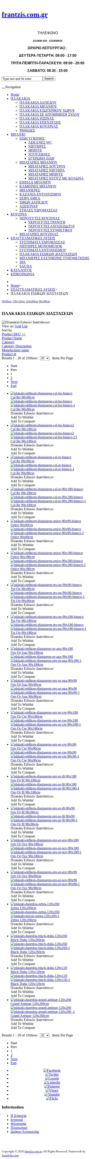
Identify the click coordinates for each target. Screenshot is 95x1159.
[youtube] (52, 1094)
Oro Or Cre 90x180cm (26, 716)
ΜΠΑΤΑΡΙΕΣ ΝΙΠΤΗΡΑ (46, 170)
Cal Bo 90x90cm (22, 397)
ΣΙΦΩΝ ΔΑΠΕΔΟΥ (33, 202)
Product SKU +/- (14, 334)
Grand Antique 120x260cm (30, 1004)
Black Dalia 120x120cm (28, 972)
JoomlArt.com (10, 1155)
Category (8, 342)
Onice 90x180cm (23, 557)
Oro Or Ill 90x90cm (24, 812)
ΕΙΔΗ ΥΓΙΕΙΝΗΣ (32, 138)
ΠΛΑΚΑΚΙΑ (20, 98)
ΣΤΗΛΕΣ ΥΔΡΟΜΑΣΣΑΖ (38, 210)
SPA (22, 262)
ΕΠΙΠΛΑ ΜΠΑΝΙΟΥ (35, 182)
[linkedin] (52, 1082)
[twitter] (52, 1074)
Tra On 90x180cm (23, 621)
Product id (9, 354)
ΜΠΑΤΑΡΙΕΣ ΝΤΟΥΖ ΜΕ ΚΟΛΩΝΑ (56, 178)
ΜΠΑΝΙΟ (18, 134)
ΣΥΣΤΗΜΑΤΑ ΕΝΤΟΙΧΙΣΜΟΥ (42, 250)
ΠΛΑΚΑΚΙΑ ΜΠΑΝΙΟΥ (38, 106)
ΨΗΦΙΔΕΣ (27, 130)
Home (15, 94)
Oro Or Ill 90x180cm (25, 780)
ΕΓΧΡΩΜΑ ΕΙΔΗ (41, 158)
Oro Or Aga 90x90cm (26, 684)
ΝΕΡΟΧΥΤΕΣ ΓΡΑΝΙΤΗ (46, 222)
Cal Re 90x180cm (23, 493)
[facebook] (52, 1070)
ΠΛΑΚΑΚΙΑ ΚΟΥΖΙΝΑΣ (38, 126)
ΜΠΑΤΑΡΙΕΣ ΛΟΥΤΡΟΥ (47, 166)
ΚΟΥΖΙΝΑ (19, 214)
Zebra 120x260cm (23, 908)
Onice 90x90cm (22, 525)
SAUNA (25, 266)
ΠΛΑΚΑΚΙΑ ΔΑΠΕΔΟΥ (38, 102)
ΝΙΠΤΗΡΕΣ (37, 146)
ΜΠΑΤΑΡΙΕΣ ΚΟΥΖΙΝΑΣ (38, 234)
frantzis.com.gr (33, 1151)
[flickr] (52, 1098)
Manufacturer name (15, 350)
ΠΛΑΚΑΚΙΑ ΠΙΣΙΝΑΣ (36, 118)
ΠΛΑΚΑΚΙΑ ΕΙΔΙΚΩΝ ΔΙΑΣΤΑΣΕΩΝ (48, 254)
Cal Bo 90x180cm (23, 429)
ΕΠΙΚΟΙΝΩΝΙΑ (22, 274)
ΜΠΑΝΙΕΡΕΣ (29, 190)
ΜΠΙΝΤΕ (35, 150)
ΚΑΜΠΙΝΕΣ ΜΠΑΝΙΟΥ (38, 186)
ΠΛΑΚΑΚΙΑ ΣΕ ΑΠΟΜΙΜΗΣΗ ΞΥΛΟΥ (49, 114)
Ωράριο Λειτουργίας (25, 1132)
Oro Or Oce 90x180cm (27, 844)
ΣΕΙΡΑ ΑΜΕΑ (29, 198)
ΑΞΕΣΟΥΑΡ (28, 206)
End (13, 386)
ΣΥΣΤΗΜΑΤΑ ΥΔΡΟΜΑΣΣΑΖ (42, 242)
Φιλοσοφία (18, 1124)
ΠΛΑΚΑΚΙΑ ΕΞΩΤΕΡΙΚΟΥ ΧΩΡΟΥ (47, 110)
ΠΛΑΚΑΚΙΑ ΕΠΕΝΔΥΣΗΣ (40, 122)
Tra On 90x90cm (22, 589)
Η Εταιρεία (18, 1116)
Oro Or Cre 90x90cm (26, 748)
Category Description (17, 346)
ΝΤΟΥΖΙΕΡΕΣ (39, 154)
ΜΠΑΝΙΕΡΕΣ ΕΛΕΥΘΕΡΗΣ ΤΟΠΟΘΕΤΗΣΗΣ (54, 258)
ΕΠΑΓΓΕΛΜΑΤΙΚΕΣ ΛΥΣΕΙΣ (33, 238)
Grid (18, 326)
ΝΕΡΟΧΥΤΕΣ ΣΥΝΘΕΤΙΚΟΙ (50, 230)
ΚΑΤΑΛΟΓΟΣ (21, 270)
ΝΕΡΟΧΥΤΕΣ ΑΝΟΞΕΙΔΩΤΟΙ (51, 226)
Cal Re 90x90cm (22, 461)
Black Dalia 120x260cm (28, 940)
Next (14, 382)
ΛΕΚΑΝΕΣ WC (40, 142)
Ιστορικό (17, 1120)
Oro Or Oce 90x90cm (26, 876)
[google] (52, 1078)
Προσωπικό (19, 1128)
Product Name (12, 338)
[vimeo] (52, 1090)
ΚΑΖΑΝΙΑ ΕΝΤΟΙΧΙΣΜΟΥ (40, 194)
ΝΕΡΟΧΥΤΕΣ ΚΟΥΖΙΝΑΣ (39, 218)
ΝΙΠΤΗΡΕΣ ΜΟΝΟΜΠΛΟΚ (40, 246)
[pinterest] (52, 1086)
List (24, 326)
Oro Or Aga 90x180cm (27, 653)
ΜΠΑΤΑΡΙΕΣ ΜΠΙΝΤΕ (45, 174)
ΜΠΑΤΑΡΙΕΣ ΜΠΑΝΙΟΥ (38, 162)
